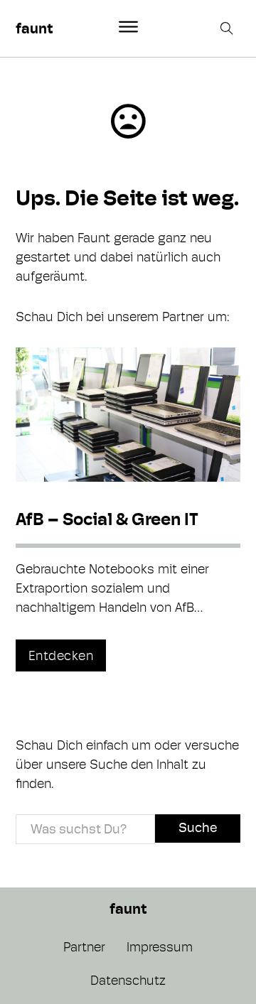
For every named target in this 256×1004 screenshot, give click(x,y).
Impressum (160, 946)
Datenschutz (128, 980)
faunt (34, 28)
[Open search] (228, 28)
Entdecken (61, 655)
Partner (84, 946)
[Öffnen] (128, 27)
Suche (197, 827)
